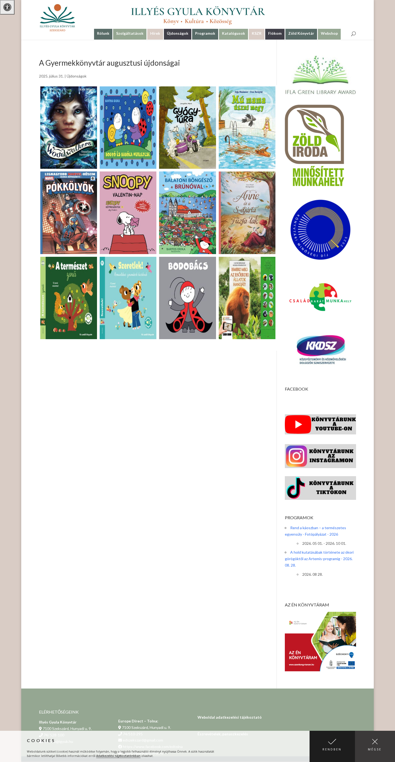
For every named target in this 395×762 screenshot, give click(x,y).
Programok (205, 33)
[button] (332, 746)
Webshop (329, 33)
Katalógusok (233, 33)
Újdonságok (177, 33)
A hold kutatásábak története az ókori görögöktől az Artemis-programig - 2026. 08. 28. (319, 558)
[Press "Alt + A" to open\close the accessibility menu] (7, 7)
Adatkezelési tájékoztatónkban (118, 756)
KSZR (256, 33)
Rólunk (103, 33)
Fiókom (275, 33)
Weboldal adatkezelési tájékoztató (230, 717)
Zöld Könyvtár (301, 33)
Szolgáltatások (129, 33)
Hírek (155, 33)
